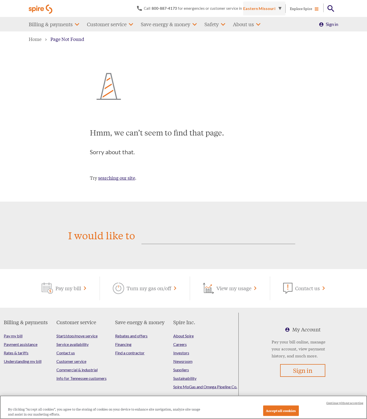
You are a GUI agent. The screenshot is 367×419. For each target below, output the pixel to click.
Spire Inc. (184, 322)
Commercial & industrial (77, 369)
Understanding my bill (22, 361)
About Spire (183, 335)
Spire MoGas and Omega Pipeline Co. (205, 386)
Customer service (107, 24)
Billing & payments (51, 24)
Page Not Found (67, 39)
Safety (211, 24)
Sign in (332, 24)
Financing (123, 344)
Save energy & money (165, 24)
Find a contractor (130, 352)
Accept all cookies (281, 410)
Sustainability (184, 378)
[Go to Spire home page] (41, 8)
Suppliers (181, 369)
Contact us (65, 352)
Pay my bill (13, 335)
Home (35, 39)
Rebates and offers (131, 335)
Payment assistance (20, 344)
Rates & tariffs (16, 352)
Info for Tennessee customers (81, 378)
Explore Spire (301, 8)
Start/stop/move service (77, 335)
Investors (181, 352)
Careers (180, 344)
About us (243, 24)
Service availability (72, 344)
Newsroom (182, 361)
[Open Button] (331, 8)
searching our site (116, 177)
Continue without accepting (344, 403)
